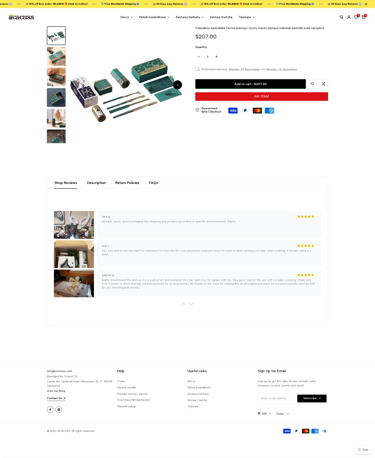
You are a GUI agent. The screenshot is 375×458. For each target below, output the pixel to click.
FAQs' (154, 183)
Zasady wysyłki (126, 387)
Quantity (201, 47)
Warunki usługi (126, 406)
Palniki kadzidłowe (199, 387)
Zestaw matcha (197, 400)
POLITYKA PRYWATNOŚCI (133, 400)
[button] (312, 84)
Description (96, 183)
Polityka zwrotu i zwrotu (132, 394)
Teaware (193, 406)
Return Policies (127, 183)
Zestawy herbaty (198, 394)
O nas (121, 381)
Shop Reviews (65, 183)
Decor (191, 381)
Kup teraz (261, 96)
